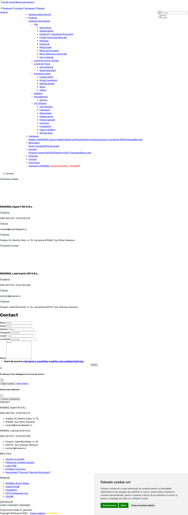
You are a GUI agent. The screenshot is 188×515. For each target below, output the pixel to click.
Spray (42, 87)
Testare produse (90, 139)
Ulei (36, 24)
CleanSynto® (12, 486)
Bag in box (86, 152)
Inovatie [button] (32, 149)
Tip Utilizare (40, 103)
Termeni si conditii (15, 459)
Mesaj (3, 358)
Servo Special (46, 57)
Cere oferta (22, 383)
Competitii (41, 146)
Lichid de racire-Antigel (46, 60)
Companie (5, 332)
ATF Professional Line (17, 493)
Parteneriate (52, 146)
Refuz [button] (123, 505)
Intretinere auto (42, 73)
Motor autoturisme (49, 50)
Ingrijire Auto (46, 77)
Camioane (44, 110)
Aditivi (42, 90)
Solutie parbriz (47, 83)
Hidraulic (44, 41)
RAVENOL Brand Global (51, 139)
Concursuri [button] (34, 162)
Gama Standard (47, 70)
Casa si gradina (47, 129)
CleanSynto (60, 152)
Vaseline (38, 93)
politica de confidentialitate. (67, 361)
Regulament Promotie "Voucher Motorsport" (28, 472)
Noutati (139, 139)
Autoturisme (46, 106)
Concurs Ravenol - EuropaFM (65, 166)
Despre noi (33, 139)
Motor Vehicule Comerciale (53, 54)
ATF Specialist (73, 152)
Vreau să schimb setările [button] (142, 505)
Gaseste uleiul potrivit (39, 14)
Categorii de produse (39, 21)
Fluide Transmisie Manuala (53, 37)
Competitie (45, 126)
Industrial (44, 44)
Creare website (38, 513)
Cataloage (129, 139)
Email (3, 326)
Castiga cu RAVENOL (39, 166)
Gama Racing (46, 67)
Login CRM (11, 466)
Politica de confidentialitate (20, 462)
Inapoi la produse (8, 384)
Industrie (44, 123)
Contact (32, 159)
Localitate (5, 339)
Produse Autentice (38, 152)
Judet (3, 336)
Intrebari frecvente (15, 469)
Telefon (4, 329)
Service (43, 100)
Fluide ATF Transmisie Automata (56, 34)
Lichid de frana (42, 64)
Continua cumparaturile (10, 399)
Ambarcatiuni (46, 31)
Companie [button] (33, 136)
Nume (3, 322)
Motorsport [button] (34, 143)
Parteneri (33, 156)
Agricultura (45, 27)
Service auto (46, 133)
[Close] (2, 380)
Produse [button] (32, 17)
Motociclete (45, 47)
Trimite (94, 365)
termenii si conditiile (36, 361)
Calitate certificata (72, 139)
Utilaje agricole (47, 120)
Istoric (32, 146)
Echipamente (41, 96)
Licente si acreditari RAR (111, 139)
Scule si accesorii (48, 80)
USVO (51, 152)
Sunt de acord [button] (109, 505)
